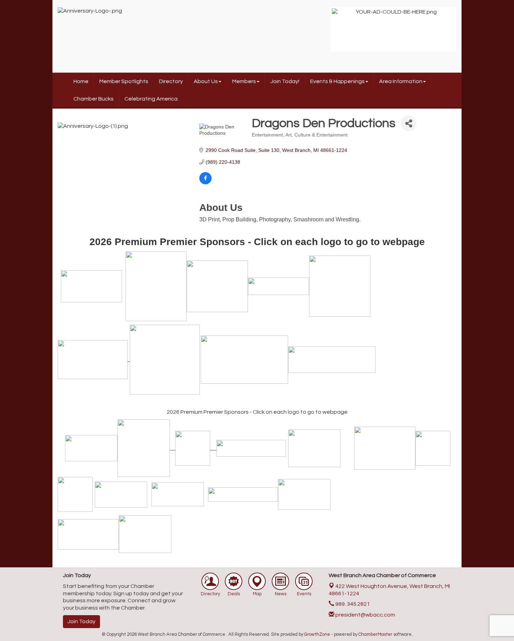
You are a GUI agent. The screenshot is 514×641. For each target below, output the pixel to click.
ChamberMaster (375, 634)
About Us (206, 81)
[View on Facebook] (205, 182)
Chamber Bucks (93, 99)
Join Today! (284, 81)
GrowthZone (317, 634)
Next (465, 32)
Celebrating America (151, 99)
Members (244, 81)
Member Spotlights (123, 81)
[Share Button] (408, 123)
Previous (321, 32)
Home (80, 81)
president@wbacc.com (364, 615)
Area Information (400, 81)
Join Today (81, 621)
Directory (171, 81)
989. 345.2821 (352, 604)
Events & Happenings (337, 81)
